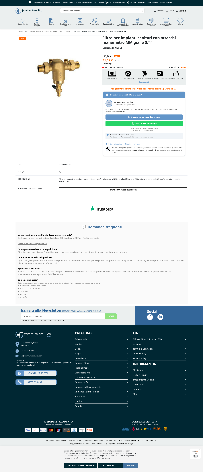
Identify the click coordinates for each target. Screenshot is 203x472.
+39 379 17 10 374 (37, 373)
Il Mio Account (140, 374)
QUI (134, 453)
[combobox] (102, 10)
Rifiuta (130, 465)
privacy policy (58, 320)
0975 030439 (148, 2)
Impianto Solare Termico (87, 391)
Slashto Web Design (125, 444)
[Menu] (199, 450)
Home (18, 31)
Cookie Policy (139, 353)
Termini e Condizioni (143, 348)
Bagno (78, 353)
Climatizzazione (82, 372)
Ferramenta (80, 396)
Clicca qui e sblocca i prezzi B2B (32, 243)
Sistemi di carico (42, 31)
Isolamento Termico (85, 377)
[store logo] (37, 11)
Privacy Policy (139, 358)
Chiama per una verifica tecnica (145, 117)
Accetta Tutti (110, 465)
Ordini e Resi (139, 384)
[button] (144, 77)
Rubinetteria (81, 339)
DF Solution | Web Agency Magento (100, 444)
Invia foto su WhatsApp (146, 123)
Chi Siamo (138, 370)
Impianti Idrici (28, 31)
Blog (135, 394)
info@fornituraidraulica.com (31, 356)
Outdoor (79, 401)
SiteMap (137, 344)
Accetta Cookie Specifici (81, 465)
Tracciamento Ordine (143, 379)
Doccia (78, 348)
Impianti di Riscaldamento (88, 387)
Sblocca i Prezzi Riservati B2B (147, 339)
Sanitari (78, 344)
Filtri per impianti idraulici (61, 31)
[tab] (37, 164)
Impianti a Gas (82, 382)
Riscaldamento (82, 367)
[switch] (195, 456)
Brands (78, 406)
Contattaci (138, 389)
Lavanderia (80, 358)
